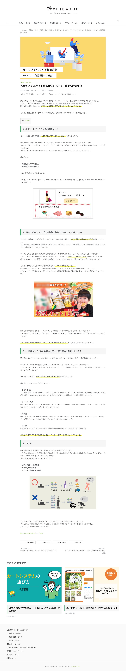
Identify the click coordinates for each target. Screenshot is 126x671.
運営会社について (13, 654)
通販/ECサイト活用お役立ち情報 (17, 630)
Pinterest (62, 542)
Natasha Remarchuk (27, 533)
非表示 (27, 120)
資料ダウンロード (87, 23)
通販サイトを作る (24, 23)
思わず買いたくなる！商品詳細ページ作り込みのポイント (92, 608)
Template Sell (76, 666)
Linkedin (78, 542)
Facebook (30, 542)
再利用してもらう (55, 23)
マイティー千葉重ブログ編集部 (43, 90)
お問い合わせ (100, 23)
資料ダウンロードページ (15, 651)
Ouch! (41, 533)
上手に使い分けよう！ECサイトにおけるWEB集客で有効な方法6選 (85, 552)
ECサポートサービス (71, 23)
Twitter (46, 542)
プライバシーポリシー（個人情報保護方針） (21, 647)
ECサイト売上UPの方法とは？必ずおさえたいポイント (38, 550)
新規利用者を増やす (40, 23)
